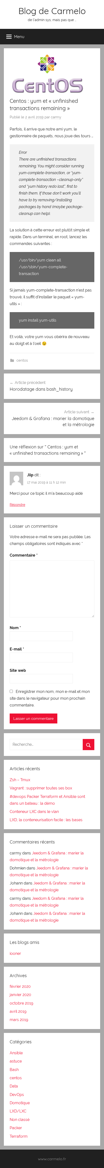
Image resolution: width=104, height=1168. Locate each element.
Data (14, 1086)
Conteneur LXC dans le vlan (34, 811)
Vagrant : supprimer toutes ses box (41, 788)
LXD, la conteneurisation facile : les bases (46, 820)
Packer (16, 1128)
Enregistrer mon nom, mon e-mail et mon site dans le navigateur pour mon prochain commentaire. (50, 698)
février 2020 (20, 986)
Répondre (17, 505)
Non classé (20, 1119)
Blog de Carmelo (52, 10)
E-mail (17, 649)
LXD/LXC (18, 1111)
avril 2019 (18, 1011)
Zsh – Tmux (20, 780)
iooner (15, 953)
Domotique (20, 1103)
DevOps (17, 1094)
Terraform (19, 1136)
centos (22, 360)
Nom (15, 627)
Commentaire (24, 555)
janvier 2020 (20, 994)
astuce (16, 1061)
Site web (18, 670)
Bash (14, 1069)
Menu (19, 36)
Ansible (16, 1053)
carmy (56, 117)
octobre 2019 (21, 1003)
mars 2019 (19, 1019)
